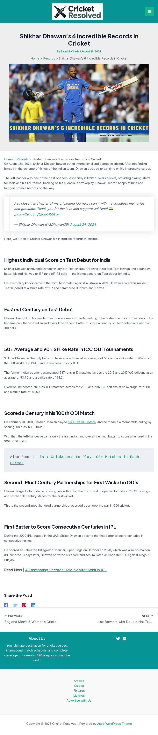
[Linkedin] (33, 605)
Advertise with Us (79, 700)
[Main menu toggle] (149, 11)
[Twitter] (15, 605)
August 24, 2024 (83, 224)
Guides (79, 686)
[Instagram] (124, 639)
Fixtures (79, 691)
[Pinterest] (24, 605)
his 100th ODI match (82, 422)
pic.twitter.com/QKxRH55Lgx (36, 214)
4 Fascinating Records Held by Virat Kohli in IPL (66, 570)
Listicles (79, 695)
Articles (79, 681)
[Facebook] (6, 605)
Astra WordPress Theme (114, 724)
